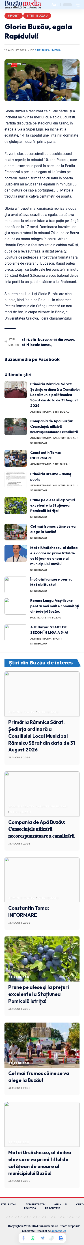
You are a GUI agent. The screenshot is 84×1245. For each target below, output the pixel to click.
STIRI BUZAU (37, 15)
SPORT (13, 15)
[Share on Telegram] (42, 1238)
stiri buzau (39, 339)
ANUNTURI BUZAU (64, 438)
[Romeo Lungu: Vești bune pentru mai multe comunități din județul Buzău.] (15, 606)
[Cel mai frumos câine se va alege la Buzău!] (15, 532)
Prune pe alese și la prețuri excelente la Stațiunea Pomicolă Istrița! (52, 505)
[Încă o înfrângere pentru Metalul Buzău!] (15, 585)
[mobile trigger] (76, 5)
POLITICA (36, 617)
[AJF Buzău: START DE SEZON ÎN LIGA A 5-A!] (15, 632)
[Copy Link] (51, 1238)
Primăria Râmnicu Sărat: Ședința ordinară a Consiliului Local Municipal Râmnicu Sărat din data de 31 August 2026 (55, 395)
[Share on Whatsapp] (32, 1238)
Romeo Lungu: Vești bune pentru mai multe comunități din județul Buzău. (54, 606)
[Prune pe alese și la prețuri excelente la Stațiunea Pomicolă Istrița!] (15, 505)
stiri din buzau (62, 339)
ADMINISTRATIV (40, 411)
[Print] (61, 1238)
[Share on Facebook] (23, 1238)
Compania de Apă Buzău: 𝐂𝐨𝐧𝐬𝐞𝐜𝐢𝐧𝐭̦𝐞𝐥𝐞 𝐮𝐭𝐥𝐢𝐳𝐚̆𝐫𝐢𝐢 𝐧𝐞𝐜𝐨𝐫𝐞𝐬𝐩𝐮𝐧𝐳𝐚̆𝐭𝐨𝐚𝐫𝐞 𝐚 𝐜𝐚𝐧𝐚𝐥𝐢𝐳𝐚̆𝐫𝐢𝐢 (54, 426)
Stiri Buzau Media (48, 50)
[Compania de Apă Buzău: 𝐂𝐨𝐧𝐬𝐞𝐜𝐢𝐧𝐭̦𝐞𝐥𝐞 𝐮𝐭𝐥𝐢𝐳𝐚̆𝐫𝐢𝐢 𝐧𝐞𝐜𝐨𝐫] (15, 426)
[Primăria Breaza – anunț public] (15, 479)
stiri (25, 339)
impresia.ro (59, 1231)
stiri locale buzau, (37, 344)
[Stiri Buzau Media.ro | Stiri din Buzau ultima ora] (22, 4)
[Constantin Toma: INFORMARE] (15, 458)
